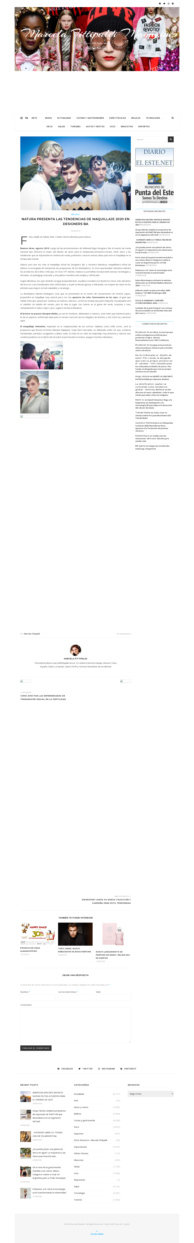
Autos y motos (95, 126)
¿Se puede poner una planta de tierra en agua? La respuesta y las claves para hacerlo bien (153, 250)
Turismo (75, 126)
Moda (48, 118)
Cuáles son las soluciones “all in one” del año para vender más (152, 438)
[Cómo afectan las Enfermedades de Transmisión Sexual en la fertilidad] (25, 684)
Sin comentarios (123, 633)
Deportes (144, 126)
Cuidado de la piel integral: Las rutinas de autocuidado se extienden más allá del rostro (153, 310)
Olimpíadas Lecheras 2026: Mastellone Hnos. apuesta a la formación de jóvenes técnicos (154, 427)
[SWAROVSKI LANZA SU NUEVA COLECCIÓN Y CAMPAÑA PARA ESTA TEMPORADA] (125, 786)
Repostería (79, 1179)
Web (98, 991)
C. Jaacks (126, 1224)
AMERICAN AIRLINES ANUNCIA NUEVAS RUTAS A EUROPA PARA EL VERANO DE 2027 (152, 222)
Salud (61, 126)
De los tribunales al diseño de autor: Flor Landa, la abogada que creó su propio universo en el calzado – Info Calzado (154, 359)
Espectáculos (117, 118)
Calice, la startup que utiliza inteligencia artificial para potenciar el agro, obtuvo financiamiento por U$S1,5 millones (154, 336)
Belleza (135, 118)
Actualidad (64, 118)
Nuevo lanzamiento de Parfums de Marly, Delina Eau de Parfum (113, 955)
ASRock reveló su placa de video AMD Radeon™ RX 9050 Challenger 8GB (152, 291)
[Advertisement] (97, 92)
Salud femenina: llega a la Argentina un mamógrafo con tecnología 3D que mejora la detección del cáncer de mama (153, 404)
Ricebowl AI (142, 332)
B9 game (140, 446)
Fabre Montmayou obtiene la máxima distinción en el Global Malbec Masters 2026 (153, 283)
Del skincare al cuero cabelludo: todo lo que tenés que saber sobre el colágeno (154, 392)
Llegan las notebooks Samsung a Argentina (152, 447)
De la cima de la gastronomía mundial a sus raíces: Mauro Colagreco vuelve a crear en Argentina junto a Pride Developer (154, 261)
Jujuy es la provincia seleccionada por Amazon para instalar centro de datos (154, 348)
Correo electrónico (68, 991)
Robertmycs (142, 436)
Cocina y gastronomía (90, 118)
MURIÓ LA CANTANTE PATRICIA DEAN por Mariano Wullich (154, 378)
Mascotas (127, 126)
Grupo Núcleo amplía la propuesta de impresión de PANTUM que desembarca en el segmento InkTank (154, 232)
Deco (50, 126)
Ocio (112, 126)
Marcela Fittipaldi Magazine (97, 33)
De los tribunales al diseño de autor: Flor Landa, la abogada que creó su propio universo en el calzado (153, 367)
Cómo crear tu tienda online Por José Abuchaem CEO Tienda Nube (153, 415)
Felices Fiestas (81, 1153)
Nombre (25, 991)
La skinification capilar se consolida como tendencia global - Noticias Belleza (151, 387)
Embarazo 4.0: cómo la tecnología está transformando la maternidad (153, 271)
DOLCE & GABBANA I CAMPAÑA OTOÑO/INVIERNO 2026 (149, 301)
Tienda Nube (142, 412)
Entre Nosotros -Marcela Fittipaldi (90, 1140)
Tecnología (153, 118)
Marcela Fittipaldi (32, 633)
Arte (34, 118)
